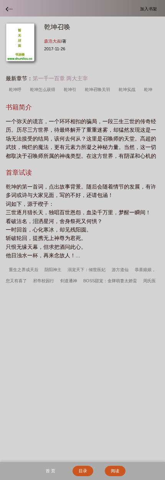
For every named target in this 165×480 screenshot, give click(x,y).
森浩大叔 (52, 41)
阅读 (115, 470)
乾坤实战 (128, 89)
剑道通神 (68, 280)
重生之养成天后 (23, 269)
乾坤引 (71, 89)
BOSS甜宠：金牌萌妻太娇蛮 (110, 280)
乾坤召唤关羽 (98, 89)
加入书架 (149, 9)
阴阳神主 (53, 269)
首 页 (50, 470)
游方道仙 (120, 269)
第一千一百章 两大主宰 (60, 78)
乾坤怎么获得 (44, 89)
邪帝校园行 (43, 280)
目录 (83, 470)
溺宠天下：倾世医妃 (87, 269)
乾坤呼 (16, 89)
